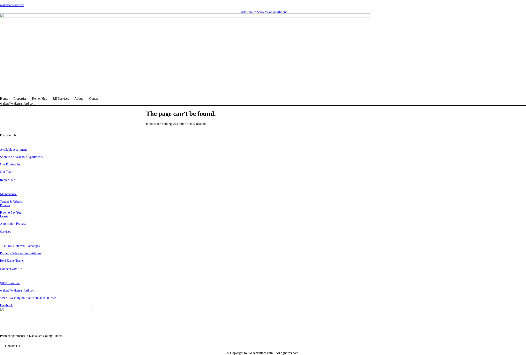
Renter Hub (39, 98)
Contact (94, 98)
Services (5, 231)
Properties (20, 98)
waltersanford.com (12, 5)
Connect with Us (11, 269)
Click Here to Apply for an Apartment (263, 12)
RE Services (61, 98)
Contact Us (12, 346)
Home (4, 98)
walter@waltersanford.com (17, 103)
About (78, 98)
